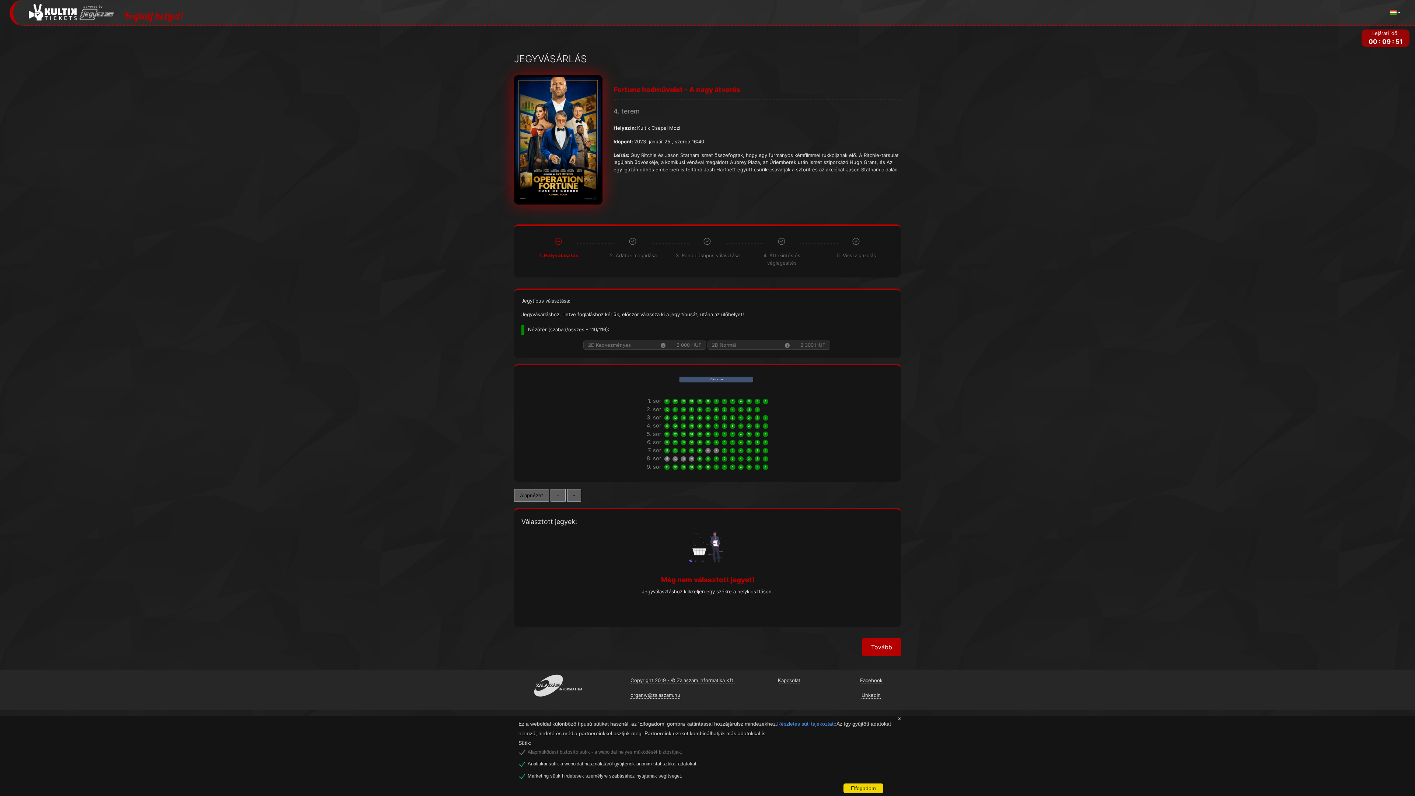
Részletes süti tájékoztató (806, 724)
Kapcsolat (789, 680)
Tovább (881, 647)
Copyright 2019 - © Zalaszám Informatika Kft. (682, 680)
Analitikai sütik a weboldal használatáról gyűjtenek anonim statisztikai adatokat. (613, 764)
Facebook (871, 680)
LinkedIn (871, 695)
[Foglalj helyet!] (71, 12)
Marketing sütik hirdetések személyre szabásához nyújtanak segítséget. (605, 776)
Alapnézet (531, 495)
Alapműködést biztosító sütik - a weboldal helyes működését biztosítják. (605, 752)
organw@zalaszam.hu (655, 695)
